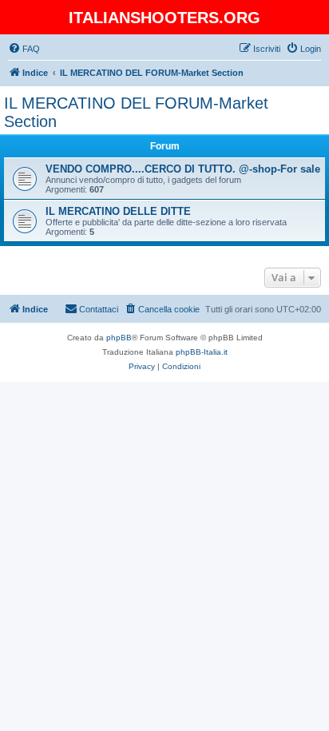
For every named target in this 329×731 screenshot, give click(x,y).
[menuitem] (24, 48)
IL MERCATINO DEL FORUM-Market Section (136, 112)
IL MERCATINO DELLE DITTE (118, 211)
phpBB (119, 337)
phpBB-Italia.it (202, 352)
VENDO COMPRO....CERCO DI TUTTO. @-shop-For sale (183, 169)
